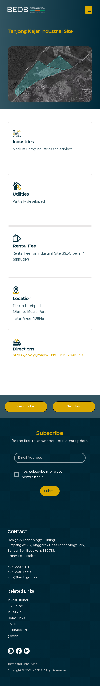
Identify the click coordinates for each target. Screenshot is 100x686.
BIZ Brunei (16, 606)
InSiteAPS (16, 612)
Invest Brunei (18, 600)
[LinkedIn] (27, 651)
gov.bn (13, 636)
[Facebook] (19, 651)
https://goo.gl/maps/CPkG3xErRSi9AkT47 (48, 355)
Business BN (18, 630)
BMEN (13, 624)
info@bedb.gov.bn (22, 577)
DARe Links (17, 618)
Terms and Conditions (23, 664)
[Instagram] (11, 651)
